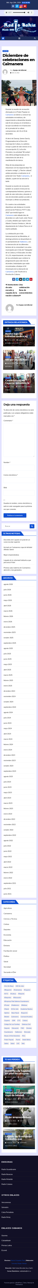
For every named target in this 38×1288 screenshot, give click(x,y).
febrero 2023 (8, 808)
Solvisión (5, 1207)
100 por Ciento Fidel (16, 359)
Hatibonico (23, 242)
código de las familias (12, 1024)
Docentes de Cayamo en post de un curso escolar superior (17, 1073)
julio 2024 (7, 718)
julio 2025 (7, 654)
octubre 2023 (8, 766)
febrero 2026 (8, 616)
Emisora (7, 945)
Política (6, 956)
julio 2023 (7, 782)
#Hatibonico (15, 1005)
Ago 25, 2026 (11, 1099)
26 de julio (14, 1009)
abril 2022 (7, 862)
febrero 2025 (8, 680)
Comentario (8, 421)
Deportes (7, 929)
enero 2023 (8, 814)
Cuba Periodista (7, 1212)
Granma (4, 1235)
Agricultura (8, 908)
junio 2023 (7, 787)
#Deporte (21, 994)
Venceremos (6, 1202)
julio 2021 (7, 888)
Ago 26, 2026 (11, 1077)
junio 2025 (7, 659)
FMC (22, 1028)
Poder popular (9, 1039)
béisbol (6, 1016)
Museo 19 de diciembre (12, 1036)
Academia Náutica (26, 1009)
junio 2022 (7, 851)
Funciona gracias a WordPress (13, 1282)
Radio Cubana (7, 1184)
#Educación (17, 997)
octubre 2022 (8, 830)
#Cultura (13, 994)
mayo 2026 (8, 600)
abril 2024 (7, 734)
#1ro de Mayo (8, 986)
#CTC (6, 994)
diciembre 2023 (9, 755)
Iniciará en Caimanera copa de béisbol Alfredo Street (18, 1095)
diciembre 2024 (9, 691)
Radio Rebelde (7, 1179)
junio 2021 (7, 894)
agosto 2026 (8, 584)
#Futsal (6, 1005)
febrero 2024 (8, 744)
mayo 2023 (8, 792)
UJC (18, 1043)
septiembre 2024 (10, 707)
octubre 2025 (8, 638)
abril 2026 (7, 606)
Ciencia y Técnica (10, 919)
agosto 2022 (8, 840)
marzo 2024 (8, 739)
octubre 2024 (8, 702)
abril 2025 (7, 670)
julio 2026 (7, 590)
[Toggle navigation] (19, 38)
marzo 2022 (8, 867)
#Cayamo (27, 990)
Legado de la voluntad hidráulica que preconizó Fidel (18, 1139)
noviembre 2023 (10, 760)
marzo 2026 (8, 611)
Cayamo (7, 1020)
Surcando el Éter (10, 972)
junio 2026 (7, 595)
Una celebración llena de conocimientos (25, 289)
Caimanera (10, 115)
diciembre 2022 (9, 819)
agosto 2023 (8, 776)
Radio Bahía (26, 1039)
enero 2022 (8, 878)
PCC (23, 1036)
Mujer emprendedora (11, 555)
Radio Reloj (6, 1217)
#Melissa (24, 1005)
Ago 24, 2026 (11, 1142)
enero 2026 (8, 622)
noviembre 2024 (10, 696)
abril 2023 (7, 798)
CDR (13, 1020)
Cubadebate (6, 1240)
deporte (7, 1028)
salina (6, 1043)
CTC (18, 1020)
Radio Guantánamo (9, 1169)
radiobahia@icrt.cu (25, 1271)
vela (23, 1043)
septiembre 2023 (10, 771)
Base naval (15, 1013)
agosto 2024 (8, 712)
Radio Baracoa (7, 1174)
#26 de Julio (20, 986)
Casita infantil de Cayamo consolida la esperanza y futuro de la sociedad (18, 384)
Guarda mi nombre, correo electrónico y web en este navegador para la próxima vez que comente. (18, 506)
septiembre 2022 (10, 835)
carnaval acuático (26, 1016)
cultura (25, 1020)
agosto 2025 (8, 648)
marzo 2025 (8, 675)
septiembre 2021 (10, 883)
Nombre (7, 462)
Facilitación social (10, 951)
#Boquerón (7, 990)
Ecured (4, 1250)
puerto (18, 1039)
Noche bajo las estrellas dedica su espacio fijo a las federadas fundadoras (18, 337)
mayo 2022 (8, 856)
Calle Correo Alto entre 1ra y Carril (22, 1268)
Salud (6, 961)
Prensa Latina (7, 1245)
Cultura (5, 51)
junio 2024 (7, 723)
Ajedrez (6, 1013)
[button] (35, 38)
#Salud (6, 1009)
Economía (7, 935)
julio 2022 (7, 846)
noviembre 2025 (10, 632)
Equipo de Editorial (19, 70)
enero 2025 (8, 686)
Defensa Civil (26, 1024)
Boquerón (24, 1013)
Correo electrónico (11, 475)
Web (5, 487)
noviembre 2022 (10, 824)
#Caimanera (18, 990)
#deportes (7, 997)
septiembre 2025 (10, 643)
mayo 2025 (8, 664)
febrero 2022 (8, 872)
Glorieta (28, 1028)
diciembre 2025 (9, 627)
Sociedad (7, 967)
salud (12, 1043)
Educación (8, 940)
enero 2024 (8, 750)
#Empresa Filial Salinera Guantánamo (16, 1001)
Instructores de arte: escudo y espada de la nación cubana (12, 290)
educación (15, 1028)
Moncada (27, 1032)
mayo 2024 (8, 728)
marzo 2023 (8, 803)
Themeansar (19, 1284)
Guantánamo (8, 1032)
